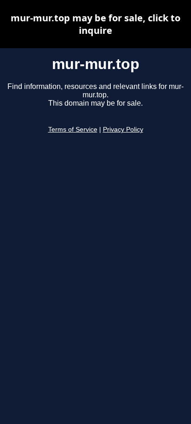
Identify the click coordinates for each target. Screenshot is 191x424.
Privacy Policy (123, 129)
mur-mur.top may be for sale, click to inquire (95, 24)
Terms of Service (72, 129)
